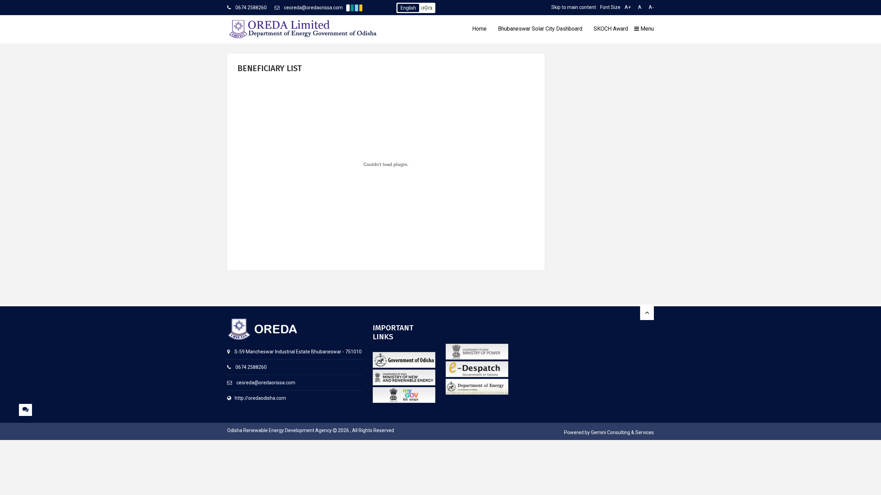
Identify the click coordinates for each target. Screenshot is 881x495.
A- (651, 7)
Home (479, 28)
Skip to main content (573, 7)
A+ (628, 7)
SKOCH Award (611, 28)
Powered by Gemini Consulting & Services (609, 432)
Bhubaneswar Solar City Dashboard (540, 28)
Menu (646, 28)
